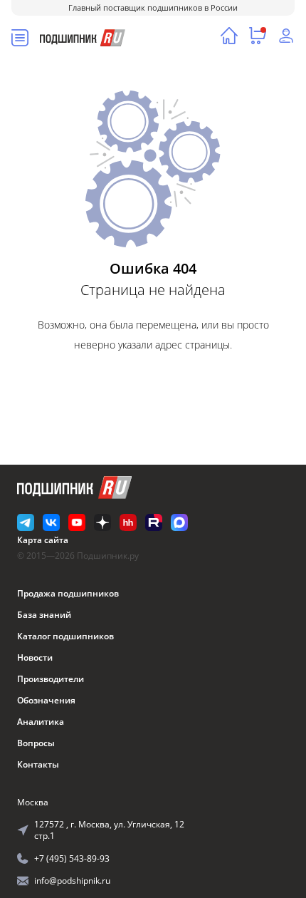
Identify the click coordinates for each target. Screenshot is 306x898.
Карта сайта (42, 540)
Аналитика (40, 722)
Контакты (38, 764)
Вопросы (36, 743)
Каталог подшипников (65, 636)
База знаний (44, 615)
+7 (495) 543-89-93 (72, 858)
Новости (35, 657)
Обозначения (46, 700)
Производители (50, 679)
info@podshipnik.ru (72, 880)
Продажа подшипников (68, 593)
